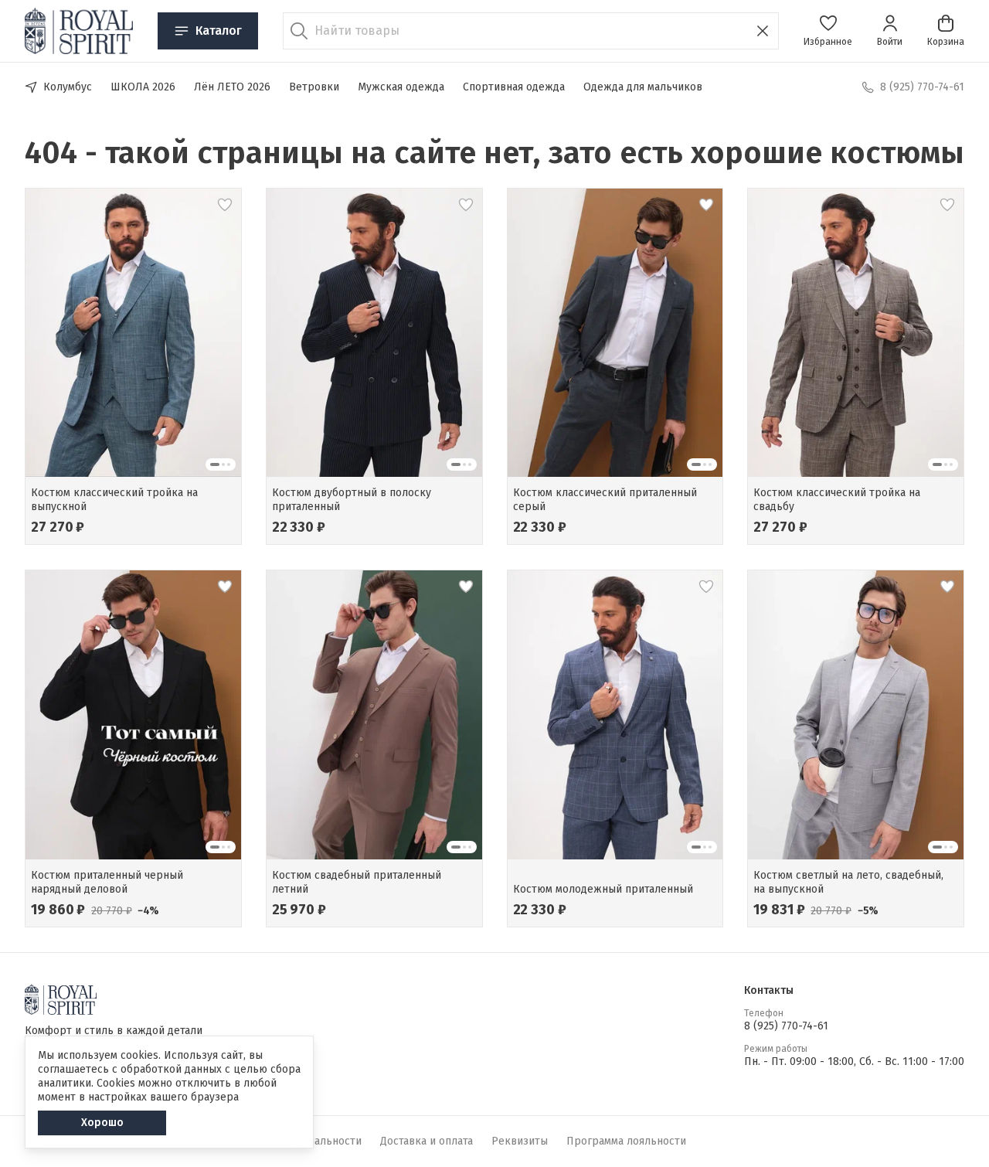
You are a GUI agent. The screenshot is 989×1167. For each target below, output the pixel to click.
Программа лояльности (626, 1141)
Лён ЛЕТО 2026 (232, 87)
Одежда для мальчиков (642, 87)
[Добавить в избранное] (225, 205)
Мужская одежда (401, 87)
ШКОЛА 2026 (142, 87)
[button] (828, 31)
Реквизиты (519, 1141)
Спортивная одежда (514, 87)
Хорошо (102, 1122)
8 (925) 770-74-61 (786, 1026)
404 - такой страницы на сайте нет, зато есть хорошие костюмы (494, 153)
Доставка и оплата (426, 1141)
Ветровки (314, 87)
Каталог (218, 30)
